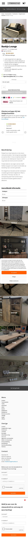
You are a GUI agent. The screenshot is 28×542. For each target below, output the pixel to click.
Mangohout (4, 412)
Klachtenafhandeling (6, 445)
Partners (3, 446)
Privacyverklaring (5, 441)
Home (2, 14)
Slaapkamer (4, 410)
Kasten (3, 409)
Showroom (4, 430)
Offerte (3, 419)
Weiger (14, 276)
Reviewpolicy (4, 443)
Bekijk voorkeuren (14, 280)
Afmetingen (14, 79)
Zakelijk (3, 415)
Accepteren (14, 272)
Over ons (3, 436)
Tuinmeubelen (8, 14)
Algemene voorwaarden (7, 438)
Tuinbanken (15, 14)
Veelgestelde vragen (6, 428)
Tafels (2, 403)
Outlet (2, 417)
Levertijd (3, 431)
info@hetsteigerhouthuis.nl (11, 461)
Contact (3, 426)
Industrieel (3, 405)
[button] (24, 21)
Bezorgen (3, 433)
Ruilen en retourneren (6, 440)
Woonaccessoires (5, 414)
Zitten (2, 407)
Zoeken (3, 400)
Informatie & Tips (5, 435)
